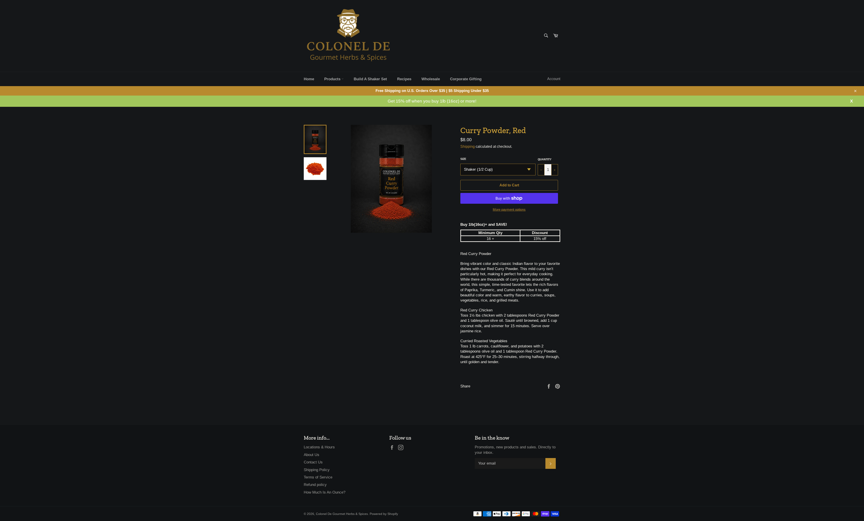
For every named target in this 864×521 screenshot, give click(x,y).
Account (553, 79)
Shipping (467, 146)
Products (333, 79)
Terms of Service (318, 477)
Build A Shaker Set (370, 79)
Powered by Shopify (384, 514)
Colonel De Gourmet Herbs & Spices (342, 514)
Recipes (404, 79)
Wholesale (430, 79)
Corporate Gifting (466, 79)
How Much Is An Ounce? (324, 492)
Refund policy (315, 485)
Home (309, 79)
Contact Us (313, 462)
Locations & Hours (319, 447)
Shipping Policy (317, 470)
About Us (311, 455)
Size (463, 159)
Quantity (544, 159)
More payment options (509, 209)
